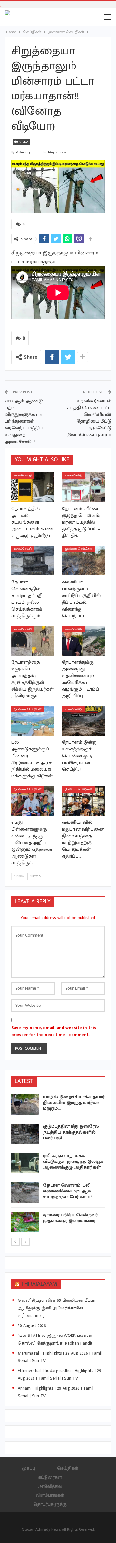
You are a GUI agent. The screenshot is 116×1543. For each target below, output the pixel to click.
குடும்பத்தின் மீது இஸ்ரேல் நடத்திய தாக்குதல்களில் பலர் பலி (71, 1132)
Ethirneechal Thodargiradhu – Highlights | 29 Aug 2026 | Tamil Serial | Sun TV (59, 1374)
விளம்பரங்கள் (50, 1495)
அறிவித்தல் (50, 1486)
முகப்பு (28, 1468)
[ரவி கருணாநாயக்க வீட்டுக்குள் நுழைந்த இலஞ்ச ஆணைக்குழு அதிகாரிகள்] (25, 1163)
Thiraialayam (39, 1284)
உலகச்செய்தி (23, 475)
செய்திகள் (67, 1468)
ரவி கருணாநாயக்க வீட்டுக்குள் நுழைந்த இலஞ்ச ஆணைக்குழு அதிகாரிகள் (73, 1161)
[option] (58, 1164)
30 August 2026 (32, 1325)
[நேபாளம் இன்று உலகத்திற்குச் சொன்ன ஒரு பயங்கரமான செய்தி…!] (83, 721)
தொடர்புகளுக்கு (50, 1504)
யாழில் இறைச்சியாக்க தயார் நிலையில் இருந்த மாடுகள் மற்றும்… (73, 1102)
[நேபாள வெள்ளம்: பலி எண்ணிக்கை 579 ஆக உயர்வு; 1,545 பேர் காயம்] (25, 1192)
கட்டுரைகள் (50, 1477)
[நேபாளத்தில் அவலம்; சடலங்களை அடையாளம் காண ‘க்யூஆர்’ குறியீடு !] (32, 487)
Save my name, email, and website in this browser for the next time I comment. (53, 1031)
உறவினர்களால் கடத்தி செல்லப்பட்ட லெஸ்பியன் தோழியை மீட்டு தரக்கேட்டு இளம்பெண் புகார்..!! (89, 418)
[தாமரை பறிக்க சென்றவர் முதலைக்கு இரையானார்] (25, 1222)
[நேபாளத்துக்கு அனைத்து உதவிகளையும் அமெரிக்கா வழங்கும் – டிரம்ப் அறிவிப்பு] (83, 641)
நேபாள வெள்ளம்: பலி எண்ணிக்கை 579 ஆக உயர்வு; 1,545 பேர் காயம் (67, 1190)
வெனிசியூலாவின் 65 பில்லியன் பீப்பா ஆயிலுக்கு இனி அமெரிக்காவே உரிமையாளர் (56, 1308)
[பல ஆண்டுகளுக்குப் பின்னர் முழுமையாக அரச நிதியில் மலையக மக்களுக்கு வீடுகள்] (32, 721)
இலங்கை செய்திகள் (78, 548)
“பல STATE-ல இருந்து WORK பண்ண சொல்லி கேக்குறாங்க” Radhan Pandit (55, 1339)
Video (23, 141)
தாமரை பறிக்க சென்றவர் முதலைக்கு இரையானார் (70, 1217)
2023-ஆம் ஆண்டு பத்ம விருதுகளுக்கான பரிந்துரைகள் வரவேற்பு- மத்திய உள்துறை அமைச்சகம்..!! (24, 421)
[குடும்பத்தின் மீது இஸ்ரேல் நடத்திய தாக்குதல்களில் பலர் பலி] (25, 1134)
